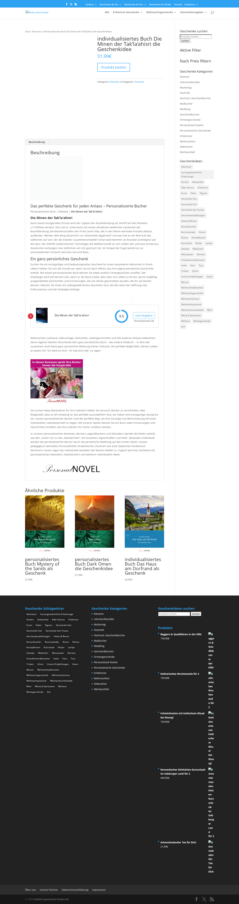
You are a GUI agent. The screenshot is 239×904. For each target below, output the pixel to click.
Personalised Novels (191, 125)
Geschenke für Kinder (160, 4)
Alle (107, 12)
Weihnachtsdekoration (192, 287)
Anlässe (90, 4)
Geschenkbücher (190, 114)
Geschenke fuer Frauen (192, 209)
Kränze (184, 237)
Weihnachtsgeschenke (159, 12)
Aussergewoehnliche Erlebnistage (191, 174)
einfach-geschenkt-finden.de (51, 899)
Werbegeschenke (202, 321)
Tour (201, 265)
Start (27, 31)
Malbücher (186, 103)
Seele (184, 265)
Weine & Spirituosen (191, 315)
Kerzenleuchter (188, 226)
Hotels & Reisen (189, 220)
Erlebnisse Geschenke (126, 12)
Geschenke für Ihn (133, 4)
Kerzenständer (188, 232)
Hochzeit (185, 92)
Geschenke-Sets (189, 198)
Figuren (203, 193)
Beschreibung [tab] (37, 142)
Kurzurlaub (186, 243)
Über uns (30, 889)
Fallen (193, 193)
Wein (209, 310)
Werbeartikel (187, 152)
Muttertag (186, 87)
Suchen (185, 40)
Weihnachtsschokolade (192, 310)
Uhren (195, 271)
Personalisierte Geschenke (195, 130)
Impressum (99, 889)
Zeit (183, 326)
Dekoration (186, 146)
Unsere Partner (49, 889)
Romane (36, 31)
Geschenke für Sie (109, 4)
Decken (185, 181)
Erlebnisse (190, 4)
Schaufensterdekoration (193, 259)
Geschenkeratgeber (191, 12)
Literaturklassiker (190, 82)
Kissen (202, 232)
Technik (178, 4)
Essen (184, 193)
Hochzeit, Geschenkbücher (195, 98)
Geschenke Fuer (189, 204)
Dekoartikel (197, 181)
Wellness (185, 321)
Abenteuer (186, 166)
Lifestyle (185, 248)
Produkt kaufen (113, 67)
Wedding (185, 109)
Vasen (210, 276)
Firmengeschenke (190, 119)
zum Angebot (144, 315)
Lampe (209, 243)
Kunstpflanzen (198, 237)
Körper (198, 243)
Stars (192, 265)
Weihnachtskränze (190, 298)
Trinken (185, 271)
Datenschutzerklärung (75, 889)
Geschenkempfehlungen (193, 215)
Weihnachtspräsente (191, 304)
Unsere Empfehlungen (192, 276)
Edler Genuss (187, 187)
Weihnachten (187, 141)
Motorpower (187, 254)
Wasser (185, 282)
